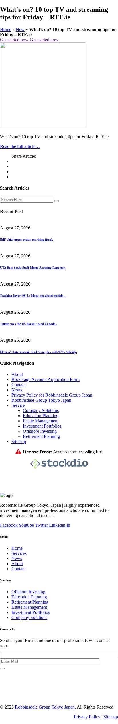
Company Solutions (41, 410)
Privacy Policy (87, 716)
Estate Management (40, 420)
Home (5, 29)
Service (18, 405)
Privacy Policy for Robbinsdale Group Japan (51, 395)
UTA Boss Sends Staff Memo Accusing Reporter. (33, 267)
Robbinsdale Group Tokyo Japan (41, 400)
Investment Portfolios (42, 426)
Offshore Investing (40, 431)
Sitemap (18, 441)
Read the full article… (20, 146)
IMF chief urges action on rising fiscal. (26, 239)
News (16, 389)
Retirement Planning (41, 436)
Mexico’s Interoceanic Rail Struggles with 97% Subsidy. (38, 352)
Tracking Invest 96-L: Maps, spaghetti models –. (33, 295)
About (17, 374)
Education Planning (40, 415)
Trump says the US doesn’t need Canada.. (28, 323)
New (20, 29)
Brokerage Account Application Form (45, 379)
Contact (18, 384)
